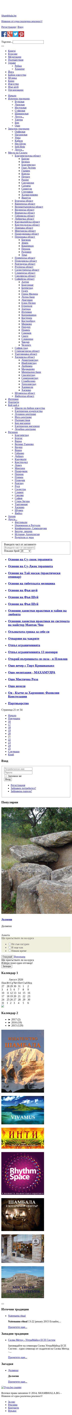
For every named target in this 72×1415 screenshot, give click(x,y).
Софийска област (24, 278)
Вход (20, 27)
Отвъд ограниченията (24, 645)
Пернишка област (25, 236)
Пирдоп (25, 327)
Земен (24, 242)
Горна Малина (29, 293)
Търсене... (7, 41)
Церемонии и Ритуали (27, 525)
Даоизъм (20, 104)
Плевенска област (25, 257)
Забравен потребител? (23, 788)
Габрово (19, 453)
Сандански (27, 182)
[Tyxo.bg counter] (11, 1387)
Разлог (25, 179)
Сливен (19, 492)
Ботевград (27, 287)
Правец (25, 330)
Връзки (12, 1410)
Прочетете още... (17, 1327)
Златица (26, 309)
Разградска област (25, 263)
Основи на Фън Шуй (23, 597)
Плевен (19, 477)
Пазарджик (21, 471)
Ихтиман (26, 312)
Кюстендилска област (27, 224)
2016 (12, 1022)
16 (9, 721)
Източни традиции (19, 98)
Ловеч (18, 465)
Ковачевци (27, 245)
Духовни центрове (25, 414)
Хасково (26, 390)
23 (9, 742)
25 (9, 748)
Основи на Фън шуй (23, 590)
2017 (12, 1019)
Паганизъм (21, 134)
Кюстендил (21, 462)
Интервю (13, 399)
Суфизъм (20, 110)
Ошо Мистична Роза (23, 679)
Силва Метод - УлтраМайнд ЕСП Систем (31, 1340)
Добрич (19, 456)
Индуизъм (20, 107)
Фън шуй (13, 86)
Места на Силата (17, 152)
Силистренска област (27, 269)
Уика (17, 137)
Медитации (14, 56)
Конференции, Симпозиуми (31, 528)
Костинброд (28, 321)
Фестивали (21, 522)
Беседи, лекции (23, 531)
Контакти (13, 1407)
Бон (17, 122)
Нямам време (18, 950)
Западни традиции (18, 128)
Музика (12, 77)
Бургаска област (24, 200)
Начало (12, 95)
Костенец (26, 318)
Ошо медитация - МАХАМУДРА (31, 672)
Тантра (19, 119)
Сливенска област (25, 272)
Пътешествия (15, 59)
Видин (18, 447)
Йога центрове (23, 417)
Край (11, 754)
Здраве (12, 62)
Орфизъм (20, 131)
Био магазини (22, 423)
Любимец (26, 366)
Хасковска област (25, 357)
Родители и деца (24, 537)
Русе (17, 486)
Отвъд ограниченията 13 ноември (33, 652)
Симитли (26, 188)
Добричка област (24, 218)
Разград (19, 483)
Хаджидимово (29, 194)
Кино (11, 80)
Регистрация (8, 27)
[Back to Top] (2, 1303)
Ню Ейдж (20, 143)
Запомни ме (14, 776)
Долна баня (27, 296)
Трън (24, 254)
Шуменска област (25, 393)
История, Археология (27, 534)
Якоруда (26, 197)
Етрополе (26, 306)
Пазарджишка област (27, 233)
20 (9, 733)
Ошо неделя (16, 686)
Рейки (18, 65)
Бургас (18, 438)
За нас (11, 1401)
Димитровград (29, 360)
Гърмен (25, 170)
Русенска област (24, 266)
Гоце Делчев (28, 167)
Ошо (17, 125)
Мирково (26, 324)
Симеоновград (29, 378)
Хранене (20, 68)
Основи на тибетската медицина (31, 583)
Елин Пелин (28, 302)
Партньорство (18, 703)
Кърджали (20, 459)
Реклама (12, 1404)
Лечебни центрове (25, 429)
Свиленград (28, 375)
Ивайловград (29, 363)
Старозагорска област (27, 351)
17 (9, 724)
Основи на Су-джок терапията (30, 559)
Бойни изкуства (17, 74)
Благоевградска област (28, 155)
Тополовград (28, 384)
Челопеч (26, 345)
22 (9, 739)
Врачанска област (25, 212)
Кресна (25, 173)
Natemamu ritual (17, 1315)
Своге (24, 336)
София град (21, 348)
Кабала (19, 140)
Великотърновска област (29, 206)
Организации (15, 89)
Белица (25, 161)
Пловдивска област (26, 260)
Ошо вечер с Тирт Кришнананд (31, 665)
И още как (17, 947)
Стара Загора (22, 501)
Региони (13, 432)
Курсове (12, 53)
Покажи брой (12, 550)
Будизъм (19, 101)
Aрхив (12, 516)
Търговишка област (26, 354)
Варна (18, 441)
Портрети (13, 402)
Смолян (19, 495)
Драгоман (27, 299)
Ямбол (18, 513)
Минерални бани (31, 372)
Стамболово (28, 381)
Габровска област (25, 215)
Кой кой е (13, 405)
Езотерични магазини (27, 426)
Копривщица (28, 315)
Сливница (27, 339)
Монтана (20, 468)
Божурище (27, 284)
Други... (19, 116)
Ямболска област (24, 396)
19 (9, 730)
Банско (25, 158)
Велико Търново (24, 444)
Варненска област (25, 203)
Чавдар (25, 342)
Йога (11, 71)
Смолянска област (25, 275)
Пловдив (20, 480)
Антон (25, 281)
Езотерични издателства (29, 411)
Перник (25, 248)
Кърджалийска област (27, 221)
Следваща (13, 751)
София (18, 498)
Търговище (21, 504)
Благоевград (28, 164)
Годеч (24, 290)
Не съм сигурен (20, 944)
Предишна (14, 718)
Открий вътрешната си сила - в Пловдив (37, 659)
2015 (12, 1025)
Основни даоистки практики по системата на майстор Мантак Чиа (39, 623)
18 (9, 727)
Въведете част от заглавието (20, 544)
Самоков (26, 333)
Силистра (20, 489)
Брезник (26, 239)
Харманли (27, 387)
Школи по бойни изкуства (30, 408)
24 (9, 745)
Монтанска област (25, 230)
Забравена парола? (21, 791)
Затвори (7, 966)
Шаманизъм (21, 113)
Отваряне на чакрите (23, 638)
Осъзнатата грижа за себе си (28, 631)
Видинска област (24, 209)
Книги (12, 50)
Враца (18, 450)
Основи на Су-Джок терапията (30, 566)
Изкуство (13, 83)
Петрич (25, 176)
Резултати (19, 956)
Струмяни (27, 191)
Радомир (26, 251)
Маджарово (28, 369)
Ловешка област (24, 227)
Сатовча (26, 185)
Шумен (19, 510)
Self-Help (20, 146)
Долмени (6, 919)
